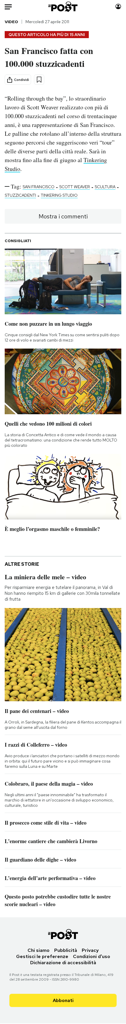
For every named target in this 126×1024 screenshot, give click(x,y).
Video (11, 21)
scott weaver (74, 186)
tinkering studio (59, 195)
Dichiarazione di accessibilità (63, 963)
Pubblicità (65, 950)
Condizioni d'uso (91, 956)
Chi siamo (39, 950)
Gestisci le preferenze (42, 956)
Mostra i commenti (63, 216)
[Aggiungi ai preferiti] (39, 79)
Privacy (90, 950)
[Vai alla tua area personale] (118, 7)
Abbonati (63, 1000)
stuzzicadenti (20, 195)
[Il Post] (63, 6)
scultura (105, 186)
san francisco (39, 186)
